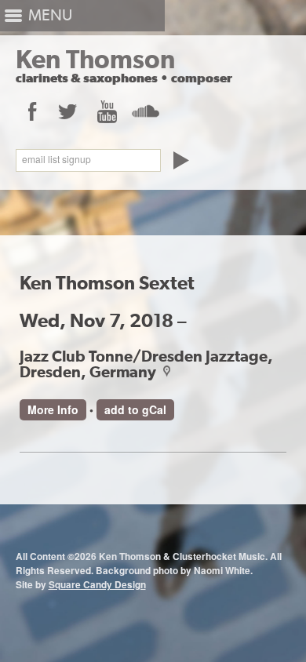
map (164, 371)
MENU (50, 15)
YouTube (106, 111)
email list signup (56, 159)
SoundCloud (144, 111)
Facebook (31, 111)
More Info (52, 409)
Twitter (68, 111)
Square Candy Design (97, 584)
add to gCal (135, 409)
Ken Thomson (95, 59)
